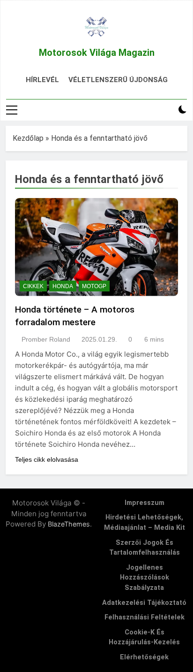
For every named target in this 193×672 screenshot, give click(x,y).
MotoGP (94, 286)
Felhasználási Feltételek (144, 617)
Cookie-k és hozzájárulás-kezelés (144, 637)
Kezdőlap (28, 138)
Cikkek (33, 286)
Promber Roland (46, 339)
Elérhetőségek (144, 657)
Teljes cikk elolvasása (46, 459)
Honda (62, 286)
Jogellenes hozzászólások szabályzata (144, 578)
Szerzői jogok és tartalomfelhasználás (144, 548)
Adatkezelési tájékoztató (144, 603)
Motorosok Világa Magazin (97, 52)
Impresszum (144, 503)
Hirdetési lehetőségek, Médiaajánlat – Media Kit (144, 522)
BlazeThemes (69, 524)
